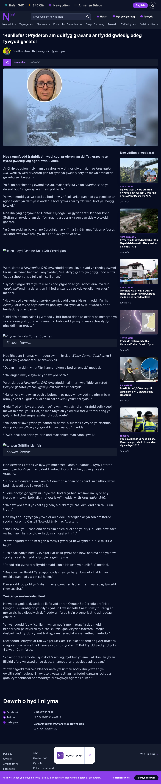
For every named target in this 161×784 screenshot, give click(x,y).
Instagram (13, 722)
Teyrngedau (26, 24)
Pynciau (7, 753)
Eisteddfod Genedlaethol (67, 24)
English (140, 5)
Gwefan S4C (40, 758)
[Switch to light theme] (153, 5)
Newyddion (9, 24)
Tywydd (148, 16)
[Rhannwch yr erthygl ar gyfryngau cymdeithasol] (7, 62)
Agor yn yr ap (74, 755)
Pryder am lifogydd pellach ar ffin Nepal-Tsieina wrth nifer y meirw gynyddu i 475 (139, 243)
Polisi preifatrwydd (44, 768)
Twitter (11, 717)
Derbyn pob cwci (146, 777)
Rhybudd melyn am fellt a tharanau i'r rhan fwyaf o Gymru (137, 343)
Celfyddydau (128, 24)
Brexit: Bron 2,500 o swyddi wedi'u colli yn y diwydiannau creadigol (136, 391)
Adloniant (126, 385)
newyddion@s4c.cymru (52, 51)
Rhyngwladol (128, 237)
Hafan (103, 16)
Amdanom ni (10, 763)
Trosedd (112, 24)
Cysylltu (37, 763)
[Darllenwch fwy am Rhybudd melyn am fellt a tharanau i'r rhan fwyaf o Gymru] (139, 322)
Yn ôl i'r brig (147, 754)
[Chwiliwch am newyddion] (88, 17)
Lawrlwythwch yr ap (45, 728)
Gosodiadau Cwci (121, 777)
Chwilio (7, 758)
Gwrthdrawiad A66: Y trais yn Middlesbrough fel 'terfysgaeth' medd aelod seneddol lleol (137, 294)
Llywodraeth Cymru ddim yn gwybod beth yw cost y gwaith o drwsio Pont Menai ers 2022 (138, 193)
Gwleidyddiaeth (148, 24)
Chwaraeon (43, 24)
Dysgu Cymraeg (125, 16)
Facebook (12, 712)
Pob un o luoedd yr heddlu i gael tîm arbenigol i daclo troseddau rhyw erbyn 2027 (138, 442)
